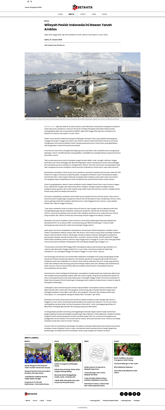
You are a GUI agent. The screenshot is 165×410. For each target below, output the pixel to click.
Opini (94, 14)
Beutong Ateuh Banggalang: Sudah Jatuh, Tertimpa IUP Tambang (65, 377)
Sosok (104, 14)
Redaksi (137, 400)
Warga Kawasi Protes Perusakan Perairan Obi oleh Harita (37, 372)
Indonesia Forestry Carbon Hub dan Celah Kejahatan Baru (96, 385)
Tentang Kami (95, 400)
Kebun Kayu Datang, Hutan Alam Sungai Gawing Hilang (67, 370)
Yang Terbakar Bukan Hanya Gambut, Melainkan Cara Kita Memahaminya (95, 380)
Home (60, 14)
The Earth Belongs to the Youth (126, 364)
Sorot (83, 14)
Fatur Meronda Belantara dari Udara (125, 372)
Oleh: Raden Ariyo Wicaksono (54, 45)
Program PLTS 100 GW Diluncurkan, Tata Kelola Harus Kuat (37, 384)
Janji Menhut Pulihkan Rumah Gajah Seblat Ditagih (36, 378)
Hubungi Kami (126, 400)
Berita (71, 14)
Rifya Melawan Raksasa (123, 367)
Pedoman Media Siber (110, 400)
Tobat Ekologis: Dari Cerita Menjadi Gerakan (94, 374)
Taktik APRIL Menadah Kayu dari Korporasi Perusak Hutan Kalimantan (66, 382)
